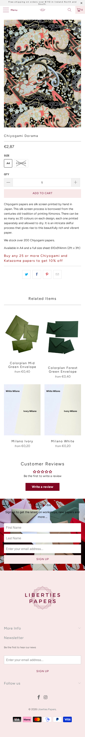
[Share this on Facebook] (36, 274)
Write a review (42, 487)
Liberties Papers (47, 709)
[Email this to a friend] (57, 274)
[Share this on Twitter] (26, 274)
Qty (6, 174)
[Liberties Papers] (42, 10)
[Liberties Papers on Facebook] (39, 697)
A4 (8, 163)
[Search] (71, 10)
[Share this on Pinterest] (47, 274)
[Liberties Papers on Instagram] (46, 697)
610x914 (21, 163)
